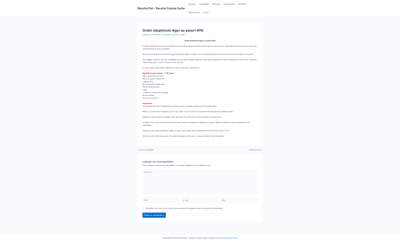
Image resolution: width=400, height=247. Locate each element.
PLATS (205, 12)
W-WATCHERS (229, 4)
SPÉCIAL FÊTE (194, 12)
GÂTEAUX (216, 4)
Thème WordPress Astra (228, 238)
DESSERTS (242, 4)
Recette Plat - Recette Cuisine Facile (161, 8)
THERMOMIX (204, 4)
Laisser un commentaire (151, 35)
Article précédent (146, 150)
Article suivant (255, 150)
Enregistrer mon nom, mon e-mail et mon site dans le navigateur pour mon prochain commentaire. (184, 208)
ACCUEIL (192, 4)
